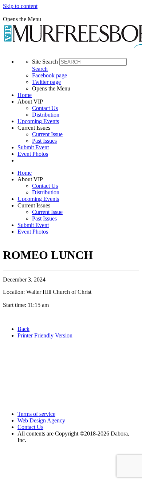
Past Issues (44, 141)
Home (24, 95)
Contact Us (45, 108)
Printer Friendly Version (44, 335)
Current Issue (47, 134)
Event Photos (32, 154)
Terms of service (36, 414)
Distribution (45, 115)
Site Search (45, 61)
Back (23, 329)
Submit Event (33, 147)
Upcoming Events (38, 121)
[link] (78, 95)
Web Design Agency (41, 420)
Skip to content (20, 6)
